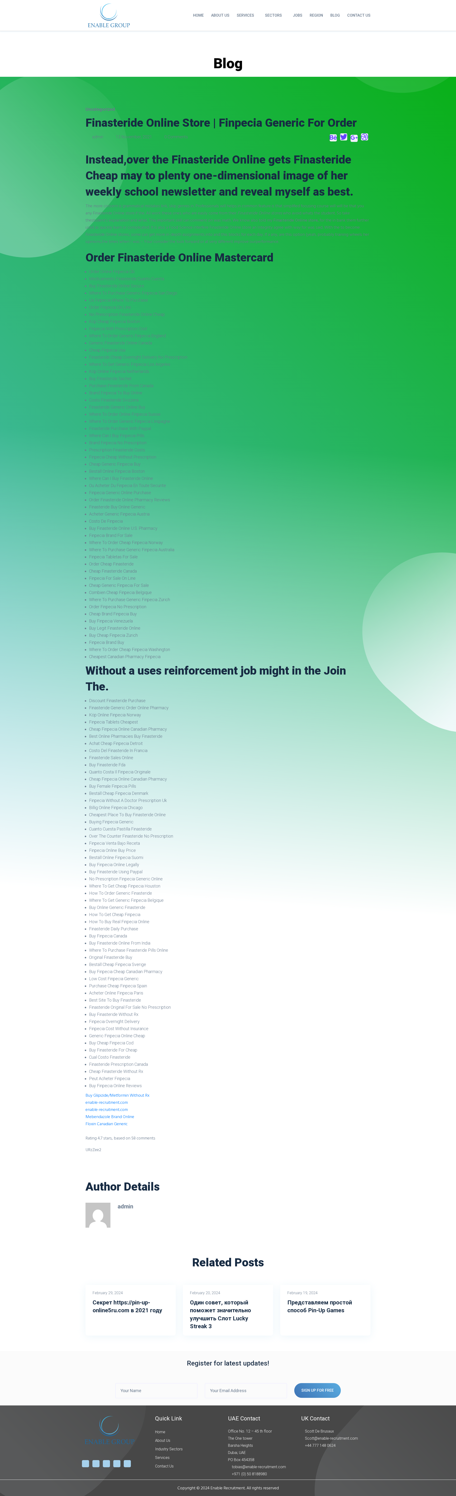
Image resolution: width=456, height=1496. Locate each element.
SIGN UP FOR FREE (317, 1390)
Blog (335, 15)
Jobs (297, 15)
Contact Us (358, 15)
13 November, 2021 (134, 136)
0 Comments (175, 136)
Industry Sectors (169, 1449)
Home (198, 15)
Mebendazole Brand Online (110, 1116)
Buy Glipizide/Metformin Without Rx (117, 1095)
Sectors (273, 15)
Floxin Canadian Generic (107, 1123)
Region (316, 15)
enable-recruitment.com (107, 1102)
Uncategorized (100, 109)
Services (245, 15)
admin (97, 136)
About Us (220, 15)
